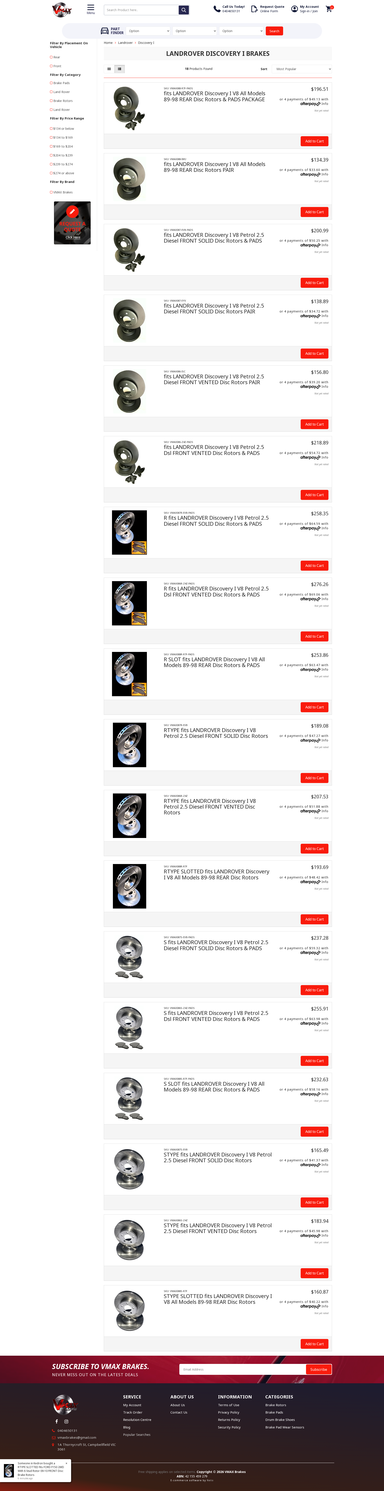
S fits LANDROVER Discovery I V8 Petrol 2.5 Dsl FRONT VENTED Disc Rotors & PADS (216, 1015)
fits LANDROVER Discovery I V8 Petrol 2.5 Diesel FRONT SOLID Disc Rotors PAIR (214, 308)
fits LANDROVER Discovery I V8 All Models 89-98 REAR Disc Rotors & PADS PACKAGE (214, 96)
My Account (132, 1405)
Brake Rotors (63, 101)
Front (57, 66)
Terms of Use (228, 1405)
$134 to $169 (63, 137)
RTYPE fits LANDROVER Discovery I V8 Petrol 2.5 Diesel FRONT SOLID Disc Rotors (216, 732)
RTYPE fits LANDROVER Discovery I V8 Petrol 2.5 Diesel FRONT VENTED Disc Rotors (210, 806)
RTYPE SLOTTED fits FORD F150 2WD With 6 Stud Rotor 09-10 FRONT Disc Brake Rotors (41, 1471)
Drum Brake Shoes (280, 1419)
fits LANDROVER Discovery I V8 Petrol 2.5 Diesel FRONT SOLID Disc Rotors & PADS (214, 237)
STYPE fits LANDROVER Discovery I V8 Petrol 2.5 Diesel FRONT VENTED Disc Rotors (218, 1228)
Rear (56, 57)
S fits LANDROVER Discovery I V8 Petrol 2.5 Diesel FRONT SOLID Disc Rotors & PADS (216, 944)
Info (325, 103)
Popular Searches (136, 1434)
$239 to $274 (63, 164)
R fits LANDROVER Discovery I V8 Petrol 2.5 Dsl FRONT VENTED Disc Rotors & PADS (216, 591)
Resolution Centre (137, 1419)
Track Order (132, 1412)
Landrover (125, 43)
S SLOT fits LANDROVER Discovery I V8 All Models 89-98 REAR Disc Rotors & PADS (214, 1086)
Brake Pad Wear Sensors (284, 1427)
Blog (126, 1427)
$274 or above (63, 173)
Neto (210, 1480)
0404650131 (68, 1430)
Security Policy (229, 1427)
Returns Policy (229, 1419)
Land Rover (61, 92)
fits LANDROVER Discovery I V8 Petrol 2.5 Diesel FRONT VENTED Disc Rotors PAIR (214, 379)
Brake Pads (61, 83)
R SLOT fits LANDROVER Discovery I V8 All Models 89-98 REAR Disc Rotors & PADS (214, 662)
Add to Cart (314, 141)
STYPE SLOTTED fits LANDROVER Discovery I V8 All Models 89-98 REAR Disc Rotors (218, 1298)
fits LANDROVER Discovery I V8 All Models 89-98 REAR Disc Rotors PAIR (214, 166)
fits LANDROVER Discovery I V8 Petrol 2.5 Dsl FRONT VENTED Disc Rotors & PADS (214, 449)
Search (274, 31)
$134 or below (63, 128)
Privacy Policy (228, 1412)
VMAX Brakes (63, 192)
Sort (264, 69)
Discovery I (146, 43)
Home (108, 43)
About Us (177, 1405)
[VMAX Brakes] (62, 9)
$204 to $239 (63, 155)
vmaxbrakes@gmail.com (77, 1437)
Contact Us (178, 1412)
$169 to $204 (63, 146)
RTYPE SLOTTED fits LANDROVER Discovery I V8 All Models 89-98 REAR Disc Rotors (216, 874)
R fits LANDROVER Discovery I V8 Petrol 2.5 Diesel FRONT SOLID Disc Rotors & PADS (216, 520)
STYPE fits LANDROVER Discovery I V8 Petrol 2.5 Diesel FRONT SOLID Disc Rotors (218, 1157)
